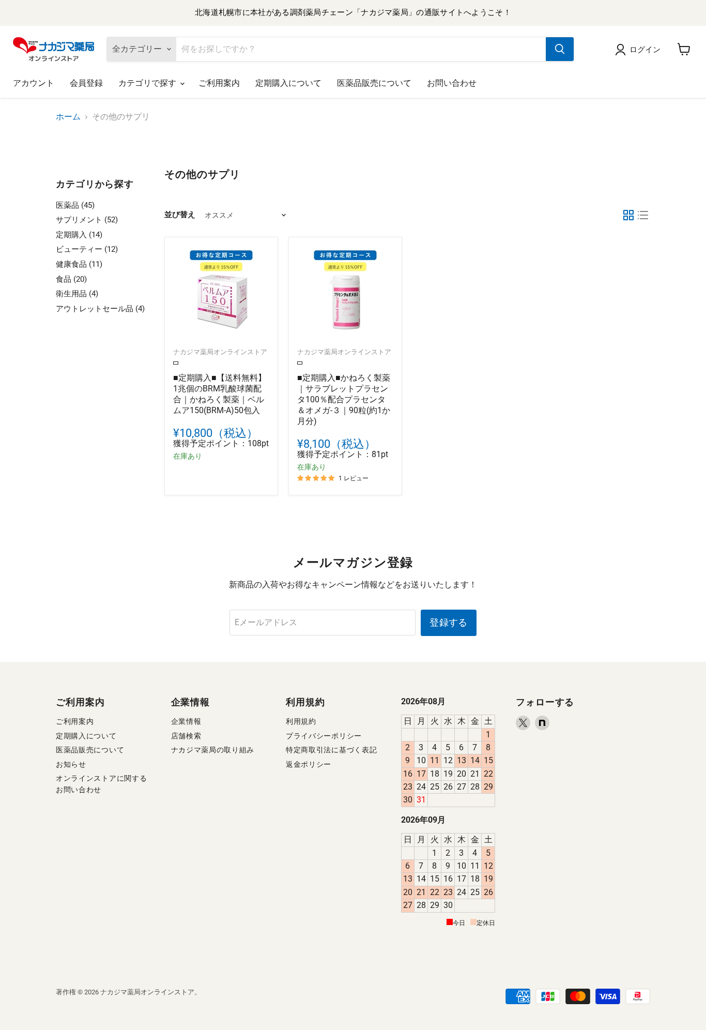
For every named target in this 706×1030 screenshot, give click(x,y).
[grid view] (628, 215)
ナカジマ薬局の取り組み (213, 750)
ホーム (68, 117)
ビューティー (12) (87, 249)
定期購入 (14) (79, 234)
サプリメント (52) (87, 219)
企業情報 (186, 721)
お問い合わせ (452, 83)
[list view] (643, 215)
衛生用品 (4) (77, 293)
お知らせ (71, 764)
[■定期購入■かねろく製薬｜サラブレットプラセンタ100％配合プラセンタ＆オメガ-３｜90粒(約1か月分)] (345, 294)
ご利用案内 (219, 83)
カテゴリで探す (148, 83)
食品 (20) (71, 279)
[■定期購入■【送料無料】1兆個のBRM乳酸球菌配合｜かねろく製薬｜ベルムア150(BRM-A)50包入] (221, 294)
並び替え (179, 214)
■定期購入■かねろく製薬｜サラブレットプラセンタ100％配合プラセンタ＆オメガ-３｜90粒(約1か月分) (343, 399)
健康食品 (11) (79, 264)
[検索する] (560, 49)
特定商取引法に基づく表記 (331, 750)
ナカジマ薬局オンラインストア (220, 352)
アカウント (33, 83)
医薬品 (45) (75, 205)
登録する (448, 622)
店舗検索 (186, 736)
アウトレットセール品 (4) (100, 308)
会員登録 (86, 83)
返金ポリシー (308, 764)
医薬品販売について (374, 83)
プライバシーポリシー (324, 736)
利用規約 (301, 721)
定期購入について (288, 83)
